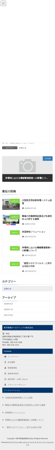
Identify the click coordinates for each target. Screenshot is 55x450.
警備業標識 (12, 367)
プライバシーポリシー (16, 384)
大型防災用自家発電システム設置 (37, 202)
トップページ (13, 356)
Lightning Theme (28, 442)
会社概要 (11, 362)
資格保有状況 (13, 373)
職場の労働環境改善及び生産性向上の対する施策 (37, 217)
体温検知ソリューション (34, 231)
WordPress (14, 442)
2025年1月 (8, 309)
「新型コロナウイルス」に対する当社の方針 (37, 264)
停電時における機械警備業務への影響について (37, 249)
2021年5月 (8, 315)
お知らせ (22, 147)
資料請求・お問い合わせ (17, 379)
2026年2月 (8, 303)
